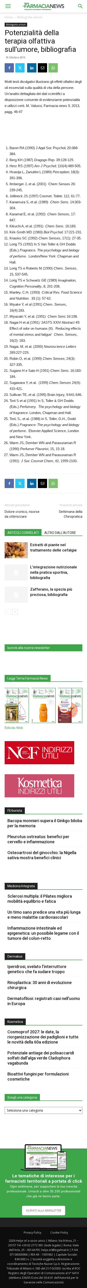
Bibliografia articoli (29, 17)
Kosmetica (15, 1022)
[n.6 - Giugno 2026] (43, 706)
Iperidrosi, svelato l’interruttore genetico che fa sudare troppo (36, 969)
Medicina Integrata (21, 886)
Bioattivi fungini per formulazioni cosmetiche (38, 1076)
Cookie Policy (59, 1233)
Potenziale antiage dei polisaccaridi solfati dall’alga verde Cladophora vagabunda (40, 1057)
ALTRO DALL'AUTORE (60, 533)
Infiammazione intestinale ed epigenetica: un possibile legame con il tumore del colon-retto (43, 933)
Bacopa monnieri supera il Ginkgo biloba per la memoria (44, 823)
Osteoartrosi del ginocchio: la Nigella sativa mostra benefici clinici (41, 855)
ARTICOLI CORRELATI (23, 533)
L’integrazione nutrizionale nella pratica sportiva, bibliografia (53, 572)
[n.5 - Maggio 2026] (70, 706)
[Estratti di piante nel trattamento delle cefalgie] (16, 550)
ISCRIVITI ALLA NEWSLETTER (43, 1211)
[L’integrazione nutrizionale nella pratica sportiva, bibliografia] (16, 572)
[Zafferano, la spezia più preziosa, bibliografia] (16, 595)
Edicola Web (14, 728)
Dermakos (15, 956)
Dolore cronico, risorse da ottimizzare (22, 514)
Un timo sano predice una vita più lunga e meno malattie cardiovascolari (44, 915)
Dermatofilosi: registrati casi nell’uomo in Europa (43, 1001)
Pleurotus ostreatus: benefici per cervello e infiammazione (38, 839)
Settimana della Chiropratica (70, 514)
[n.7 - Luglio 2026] (17, 706)
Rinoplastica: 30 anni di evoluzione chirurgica (39, 985)
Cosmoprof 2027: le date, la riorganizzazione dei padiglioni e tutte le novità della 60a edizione (42, 1036)
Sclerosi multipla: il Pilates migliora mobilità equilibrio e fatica (39, 899)
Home (9, 17)
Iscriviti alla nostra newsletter (28, 648)
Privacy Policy (32, 1233)
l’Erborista (14, 810)
